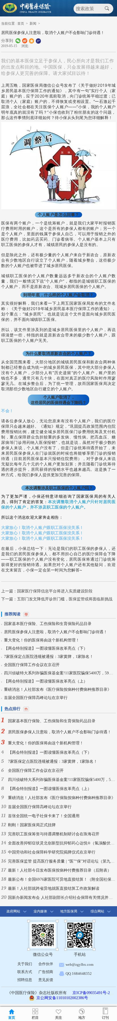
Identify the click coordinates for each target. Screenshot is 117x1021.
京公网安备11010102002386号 (62, 998)
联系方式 (24, 972)
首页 (20, 24)
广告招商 (45, 972)
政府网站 (13, 911)
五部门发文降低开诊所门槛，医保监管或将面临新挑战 (64, 599)
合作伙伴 (45, 964)
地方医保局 (68, 911)
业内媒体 (40, 911)
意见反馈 (45, 980)
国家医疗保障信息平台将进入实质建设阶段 (55, 591)
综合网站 (97, 911)
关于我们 (24, 964)
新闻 (33, 24)
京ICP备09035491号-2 (91, 993)
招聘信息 (24, 980)
